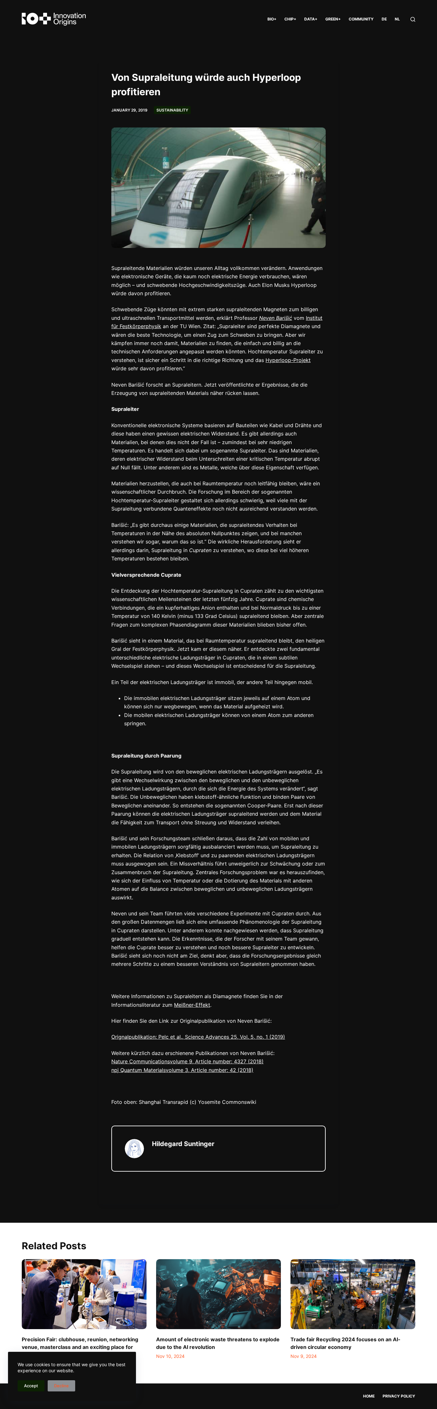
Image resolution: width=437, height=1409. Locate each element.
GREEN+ (333, 19)
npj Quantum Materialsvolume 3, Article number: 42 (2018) (182, 1070)
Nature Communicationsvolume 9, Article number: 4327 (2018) (187, 1061)
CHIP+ (290, 19)
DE (384, 19)
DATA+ (310, 19)
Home (369, 1396)
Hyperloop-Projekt (288, 360)
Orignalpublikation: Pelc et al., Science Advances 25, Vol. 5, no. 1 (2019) (198, 1037)
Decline (61, 1385)
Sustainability (172, 110)
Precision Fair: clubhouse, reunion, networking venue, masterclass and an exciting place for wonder (80, 1347)
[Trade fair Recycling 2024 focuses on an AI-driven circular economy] (352, 1294)
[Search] (412, 19)
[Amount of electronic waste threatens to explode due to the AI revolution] (218, 1294)
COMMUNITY (361, 19)
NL (397, 19)
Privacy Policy (399, 1396)
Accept (31, 1385)
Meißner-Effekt (192, 1005)
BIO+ (271, 19)
